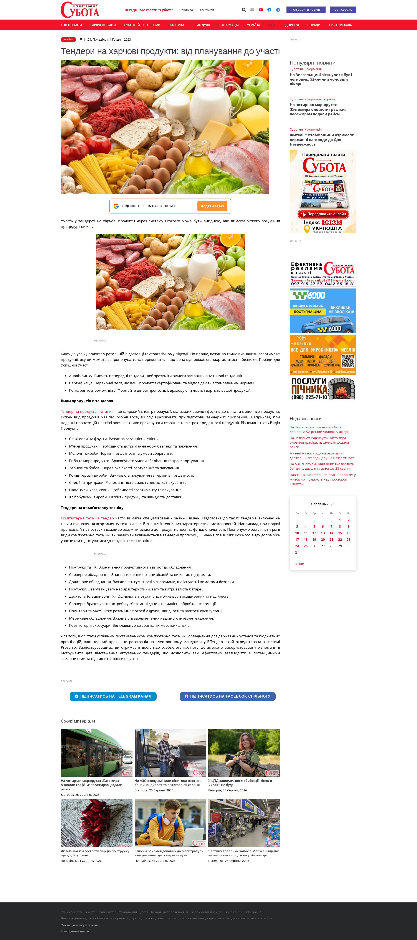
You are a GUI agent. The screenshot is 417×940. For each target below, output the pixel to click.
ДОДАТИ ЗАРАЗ (212, 206)
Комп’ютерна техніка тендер (87, 518)
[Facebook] (269, 10)
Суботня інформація (306, 69)
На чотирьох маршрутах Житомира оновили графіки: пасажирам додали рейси (91, 784)
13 (323, 533)
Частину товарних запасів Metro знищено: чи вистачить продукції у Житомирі (243, 853)
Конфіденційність (75, 931)
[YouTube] (261, 10)
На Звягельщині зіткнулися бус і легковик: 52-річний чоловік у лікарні (321, 79)
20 (323, 539)
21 (331, 539)
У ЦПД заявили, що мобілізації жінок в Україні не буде (240, 782)
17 (297, 539)
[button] (244, 9)
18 (306, 539)
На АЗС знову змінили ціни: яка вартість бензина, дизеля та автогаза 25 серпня (168, 782)
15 (340, 533)
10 (297, 533)
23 (349, 539)
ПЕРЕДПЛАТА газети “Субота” (149, 10)
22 (340, 539)
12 (314, 533)
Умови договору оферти (80, 925)
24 (297, 546)
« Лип (299, 564)
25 (306, 546)
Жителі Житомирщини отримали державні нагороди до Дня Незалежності (322, 139)
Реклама (186, 10)
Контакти (206, 10)
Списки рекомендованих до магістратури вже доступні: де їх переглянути (169, 853)
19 (314, 539)
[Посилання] (80, 10)
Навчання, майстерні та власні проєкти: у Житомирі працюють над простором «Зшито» (323, 479)
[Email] (252, 10)
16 (349, 533)
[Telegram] (278, 10)
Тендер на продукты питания (87, 411)
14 (331, 533)
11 (306, 533)
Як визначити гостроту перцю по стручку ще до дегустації (95, 853)
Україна (329, 99)
